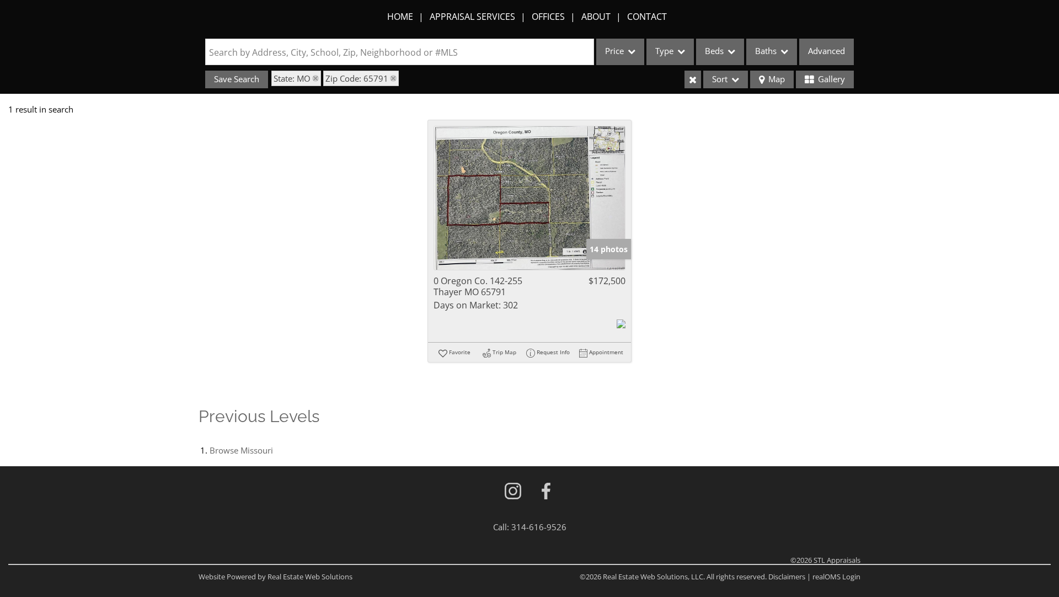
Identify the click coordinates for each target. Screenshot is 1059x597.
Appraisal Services (472, 16)
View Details (529, 198)
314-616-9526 (538, 526)
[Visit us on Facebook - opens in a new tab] (546, 492)
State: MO (292, 78)
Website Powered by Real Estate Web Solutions (275, 577)
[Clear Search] (692, 79)
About (596, 16)
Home (400, 16)
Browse (241, 450)
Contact (647, 16)
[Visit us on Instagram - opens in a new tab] (513, 492)
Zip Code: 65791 (356, 78)
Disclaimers (786, 577)
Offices (548, 16)
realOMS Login (836, 577)
